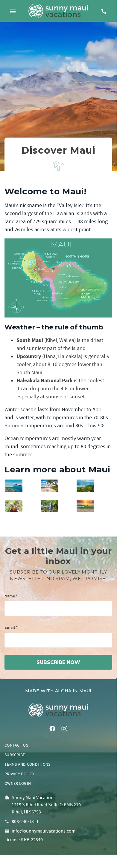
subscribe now (58, 662)
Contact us (16, 745)
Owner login (17, 783)
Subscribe (14, 754)
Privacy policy (19, 773)
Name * (11, 596)
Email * (11, 627)
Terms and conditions (27, 764)
